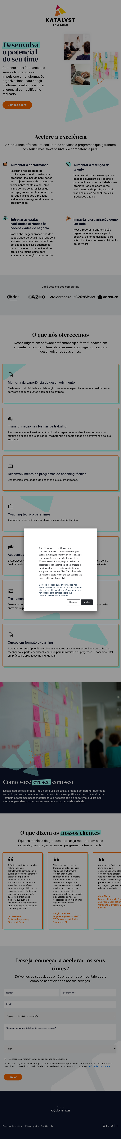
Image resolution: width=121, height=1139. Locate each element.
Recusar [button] (73, 602)
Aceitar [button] (87, 602)
